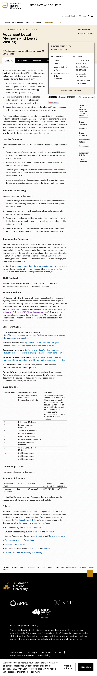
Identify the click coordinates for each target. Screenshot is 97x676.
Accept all (85, 667)
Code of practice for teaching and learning (23, 553)
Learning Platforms (34, 272)
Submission (36, 60)
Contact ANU (16, 652)
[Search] (92, 16)
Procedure (36, 528)
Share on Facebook (62, 97)
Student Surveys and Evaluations (19, 540)
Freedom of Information (22, 655)
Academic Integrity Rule (25, 520)
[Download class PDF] (53, 102)
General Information (57, 536)
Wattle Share (71, 97)
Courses (28, 22)
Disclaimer (46, 652)
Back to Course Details (27, 29)
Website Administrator (69, 567)
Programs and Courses (46, 5)
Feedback (83, 129)
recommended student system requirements (34, 266)
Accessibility (44, 655)
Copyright (32, 652)
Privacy (59, 652)
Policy (25, 528)
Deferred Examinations (15, 544)
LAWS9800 (39, 22)
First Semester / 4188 (54, 22)
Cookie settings (68, 667)
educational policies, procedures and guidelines (31, 511)
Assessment (23, 60)
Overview (9, 61)
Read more (35, 672)
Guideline (40, 536)
